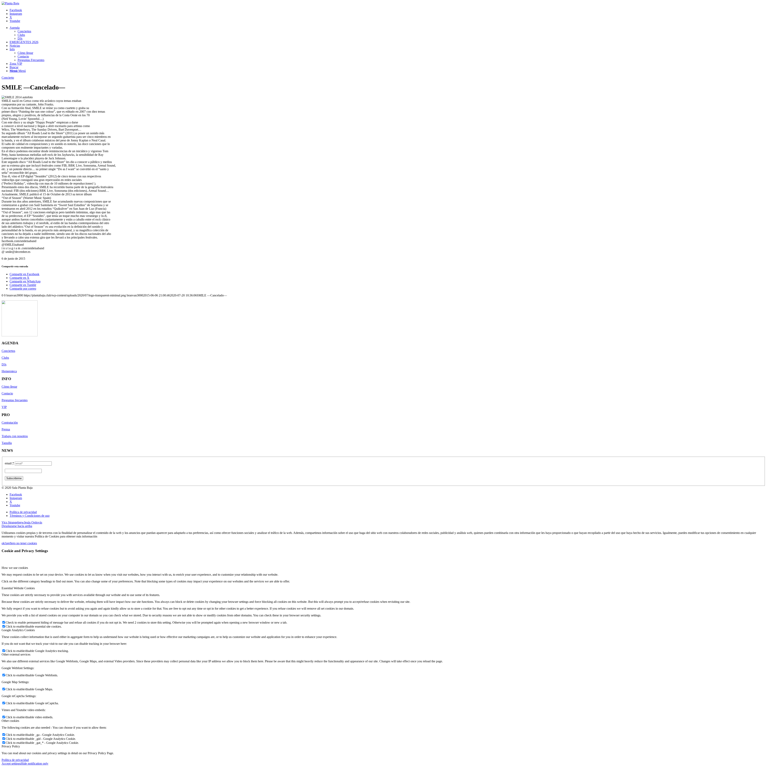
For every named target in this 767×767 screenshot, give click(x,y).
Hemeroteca (9, 371)
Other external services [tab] (16, 654)
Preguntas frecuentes (15, 400)
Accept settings (11, 763)
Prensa (6, 429)
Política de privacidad (15, 760)
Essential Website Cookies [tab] (18, 588)
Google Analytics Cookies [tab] (18, 630)
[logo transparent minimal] (10, 3)
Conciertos (8, 351)
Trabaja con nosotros (15, 436)
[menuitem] (387, 33)
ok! (4, 543)
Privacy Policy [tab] (11, 746)
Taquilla (7, 443)
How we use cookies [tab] (15, 567)
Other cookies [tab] (10, 720)
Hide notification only (34, 763)
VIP (4, 407)
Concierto (8, 77)
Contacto (7, 393)
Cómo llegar (9, 386)
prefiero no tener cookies (21, 543)
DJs (4, 364)
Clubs (5, 357)
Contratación (10, 422)
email (9, 463)
